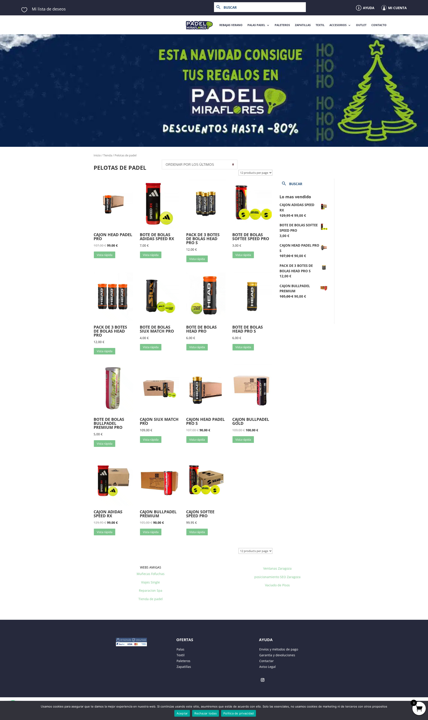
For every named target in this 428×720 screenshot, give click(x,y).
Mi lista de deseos (49, 9)
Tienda (107, 155)
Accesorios (338, 25)
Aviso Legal (267, 667)
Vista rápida (104, 255)
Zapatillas (303, 25)
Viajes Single (150, 582)
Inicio (97, 155)
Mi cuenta (397, 8)
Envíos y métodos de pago (278, 649)
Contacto (379, 25)
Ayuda (368, 8)
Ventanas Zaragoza (277, 568)
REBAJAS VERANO (231, 25)
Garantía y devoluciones (277, 655)
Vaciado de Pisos (277, 585)
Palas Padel (256, 25)
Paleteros (282, 25)
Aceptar (182, 713)
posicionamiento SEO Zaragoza (277, 577)
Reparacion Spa (150, 590)
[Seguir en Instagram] (262, 679)
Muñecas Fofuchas (151, 574)
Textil (320, 25)
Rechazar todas (205, 713)
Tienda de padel (150, 599)
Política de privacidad (238, 713)
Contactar (266, 661)
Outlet (361, 25)
